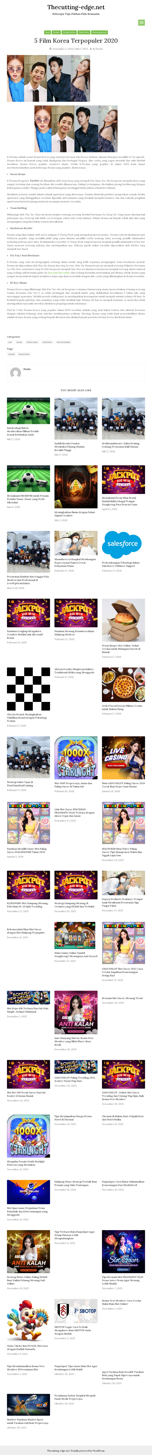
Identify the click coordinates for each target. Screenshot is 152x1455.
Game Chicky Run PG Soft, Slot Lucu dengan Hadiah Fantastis (27, 1347)
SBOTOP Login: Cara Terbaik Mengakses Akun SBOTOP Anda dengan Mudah (72, 1330)
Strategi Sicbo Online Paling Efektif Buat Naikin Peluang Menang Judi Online (27, 1280)
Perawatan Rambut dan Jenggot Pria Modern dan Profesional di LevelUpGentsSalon (28, 580)
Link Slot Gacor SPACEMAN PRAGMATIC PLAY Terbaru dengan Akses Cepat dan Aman (74, 812)
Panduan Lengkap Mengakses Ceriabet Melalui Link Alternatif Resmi (25, 634)
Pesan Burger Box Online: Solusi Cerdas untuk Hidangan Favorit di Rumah (121, 649)
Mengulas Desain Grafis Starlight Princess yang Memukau (26, 1163)
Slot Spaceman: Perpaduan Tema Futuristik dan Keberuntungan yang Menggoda (27, 1211)
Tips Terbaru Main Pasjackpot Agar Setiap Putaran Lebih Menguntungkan (74, 1235)
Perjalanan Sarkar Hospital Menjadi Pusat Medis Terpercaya (74, 1397)
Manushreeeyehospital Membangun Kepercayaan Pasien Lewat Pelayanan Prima (75, 562)
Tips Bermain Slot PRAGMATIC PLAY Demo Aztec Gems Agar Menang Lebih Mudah (122, 1280)
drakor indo (24, 354)
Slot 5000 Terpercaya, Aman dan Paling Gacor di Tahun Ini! (73, 785)
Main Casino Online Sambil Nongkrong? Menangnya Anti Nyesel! (76, 954)
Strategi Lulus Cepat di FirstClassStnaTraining (20, 784)
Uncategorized (99, 32)
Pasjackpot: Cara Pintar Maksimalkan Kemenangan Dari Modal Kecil (123, 1183)
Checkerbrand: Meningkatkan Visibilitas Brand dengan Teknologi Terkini (27, 718)
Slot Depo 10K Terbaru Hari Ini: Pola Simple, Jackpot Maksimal (27, 1010)
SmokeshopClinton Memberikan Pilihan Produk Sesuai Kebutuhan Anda (23, 431)
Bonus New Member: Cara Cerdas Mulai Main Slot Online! (121, 1302)
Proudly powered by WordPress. (88, 1450)
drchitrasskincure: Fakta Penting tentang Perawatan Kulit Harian (120, 445)
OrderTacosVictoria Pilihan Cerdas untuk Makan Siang (122, 707)
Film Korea (84, 32)
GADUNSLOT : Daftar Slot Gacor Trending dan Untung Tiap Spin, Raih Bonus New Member (123, 1096)
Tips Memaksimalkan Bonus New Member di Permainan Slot (26, 1368)
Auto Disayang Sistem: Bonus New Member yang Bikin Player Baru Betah (73, 1041)
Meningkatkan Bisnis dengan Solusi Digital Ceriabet (74, 514)
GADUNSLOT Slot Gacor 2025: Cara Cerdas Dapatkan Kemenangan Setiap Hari (122, 972)
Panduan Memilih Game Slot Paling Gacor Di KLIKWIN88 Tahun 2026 (27, 850)
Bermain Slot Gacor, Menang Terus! (122, 998)
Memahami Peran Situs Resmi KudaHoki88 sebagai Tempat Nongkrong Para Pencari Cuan (119, 501)
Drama (56, 32)
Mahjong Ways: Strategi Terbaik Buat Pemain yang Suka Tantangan (75, 1183)
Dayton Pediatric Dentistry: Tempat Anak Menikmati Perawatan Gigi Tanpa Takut (122, 902)
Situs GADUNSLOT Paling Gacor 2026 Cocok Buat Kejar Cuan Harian (123, 785)
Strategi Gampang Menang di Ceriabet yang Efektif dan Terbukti (74, 905)
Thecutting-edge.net (58, 1450)
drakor (11, 354)
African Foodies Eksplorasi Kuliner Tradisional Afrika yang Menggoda (74, 671)
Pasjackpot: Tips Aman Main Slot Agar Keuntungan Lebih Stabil (75, 1368)
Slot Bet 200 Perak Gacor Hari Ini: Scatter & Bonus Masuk (26, 1094)
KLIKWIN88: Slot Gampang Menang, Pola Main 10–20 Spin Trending (27, 905)
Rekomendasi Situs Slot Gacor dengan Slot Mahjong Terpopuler (26, 931)
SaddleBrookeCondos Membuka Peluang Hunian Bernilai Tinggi (69, 447)
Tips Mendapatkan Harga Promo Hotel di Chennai (73, 1118)
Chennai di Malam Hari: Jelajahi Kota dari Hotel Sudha (123, 1118)
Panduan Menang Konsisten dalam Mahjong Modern (74, 633)
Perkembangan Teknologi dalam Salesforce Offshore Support (120, 564)
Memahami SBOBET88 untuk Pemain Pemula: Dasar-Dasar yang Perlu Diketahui (28, 499)
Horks (99, 48)
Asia (47, 32)
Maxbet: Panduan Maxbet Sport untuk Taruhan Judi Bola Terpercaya (27, 1421)
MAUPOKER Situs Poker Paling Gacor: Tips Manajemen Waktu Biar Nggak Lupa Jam (122, 852)
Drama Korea (69, 32)
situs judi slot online (58, 272)
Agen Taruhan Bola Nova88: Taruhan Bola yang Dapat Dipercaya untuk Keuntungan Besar (123, 1375)
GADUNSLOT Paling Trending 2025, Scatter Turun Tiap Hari (75, 1079)
